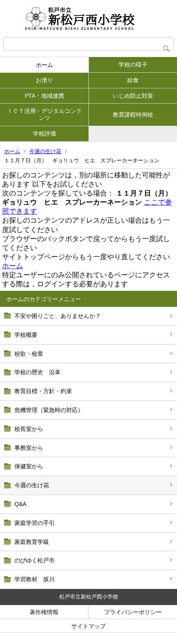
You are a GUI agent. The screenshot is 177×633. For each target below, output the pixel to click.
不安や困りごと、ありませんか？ (57, 316)
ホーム (44, 65)
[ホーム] (88, 18)
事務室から (28, 447)
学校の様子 (133, 64)
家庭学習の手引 (34, 523)
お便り (44, 80)
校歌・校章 (28, 353)
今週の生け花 (45, 151)
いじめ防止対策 (133, 95)
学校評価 (44, 133)
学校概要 (25, 334)
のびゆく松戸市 (34, 560)
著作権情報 (44, 612)
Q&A (20, 504)
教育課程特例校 (133, 114)
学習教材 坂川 (34, 579)
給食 (133, 80)
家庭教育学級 (31, 542)
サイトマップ (88, 626)
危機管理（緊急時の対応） (49, 410)
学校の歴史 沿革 (37, 372)
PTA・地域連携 (44, 95)
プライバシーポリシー (133, 612)
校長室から (28, 429)
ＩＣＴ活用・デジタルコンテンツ (44, 114)
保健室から (28, 466)
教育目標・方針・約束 (43, 391)
